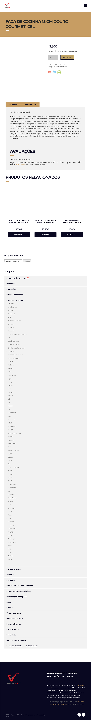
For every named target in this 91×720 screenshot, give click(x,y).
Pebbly (10, 471)
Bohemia (11, 327)
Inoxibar (10, 406)
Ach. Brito (11, 304)
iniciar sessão (21, 165)
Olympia (10, 454)
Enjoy (9, 379)
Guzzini (10, 392)
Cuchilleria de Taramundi (16, 348)
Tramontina (12, 529)
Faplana (10, 385)
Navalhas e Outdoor (14, 619)
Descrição (13, 104)
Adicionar (67, 57)
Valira (10, 535)
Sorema (10, 501)
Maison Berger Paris (14, 433)
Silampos (11, 494)
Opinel (10, 460)
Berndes (11, 324)
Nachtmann (12, 443)
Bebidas (9, 608)
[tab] (13, 104)
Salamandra (12, 488)
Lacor (9, 416)
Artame (10, 310)
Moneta (10, 437)
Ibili (9, 399)
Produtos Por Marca (14, 300)
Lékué (10, 423)
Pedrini (10, 474)
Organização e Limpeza (16, 597)
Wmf (9, 549)
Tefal (9, 518)
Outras (10, 559)
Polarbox (11, 481)
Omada (10, 457)
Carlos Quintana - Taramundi (17, 334)
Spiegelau (11, 508)
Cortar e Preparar (13, 569)
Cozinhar (10, 575)
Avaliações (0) (30, 104)
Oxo (9, 464)
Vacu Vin (11, 532)
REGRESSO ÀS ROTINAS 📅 (17, 278)
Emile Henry (12, 375)
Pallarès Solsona (13, 467)
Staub (10, 512)
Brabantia (11, 331)
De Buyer (11, 365)
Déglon (10, 368)
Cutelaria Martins (13, 358)
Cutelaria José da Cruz (15, 355)
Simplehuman (12, 498)
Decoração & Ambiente (16, 640)
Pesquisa (27, 261)
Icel (66, 67)
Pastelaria (10, 580)
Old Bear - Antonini (14, 450)
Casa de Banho (12, 629)
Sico (9, 491)
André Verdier (12, 307)
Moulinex (11, 440)
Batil (9, 317)
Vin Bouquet (12, 539)
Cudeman (11, 351)
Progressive (12, 484)
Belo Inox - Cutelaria (14, 321)
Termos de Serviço (63, 704)
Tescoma (11, 522)
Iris (9, 409)
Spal (9, 505)
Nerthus (10, 447)
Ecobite (8, 717)
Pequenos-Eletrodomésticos (18, 591)
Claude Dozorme (13, 341)
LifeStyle (11, 430)
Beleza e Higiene (13, 624)
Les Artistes (12, 426)
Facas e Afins (60, 67)
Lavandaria (11, 635)
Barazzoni (11, 314)
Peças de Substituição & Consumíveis (22, 646)
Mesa (8, 602)
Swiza (10, 515)
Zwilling (10, 556)
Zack (9, 552)
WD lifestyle (12, 542)
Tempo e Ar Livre (13, 613)
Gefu (9, 389)
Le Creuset (11, 419)
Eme (9, 372)
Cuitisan (10, 362)
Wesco (10, 546)
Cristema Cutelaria (14, 344)
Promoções (11, 289)
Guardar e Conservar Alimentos (19, 586)
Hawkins (11, 396)
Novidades (10, 284)
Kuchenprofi (12, 413)
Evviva (10, 382)
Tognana (11, 525)
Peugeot (10, 477)
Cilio (9, 338)
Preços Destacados (14, 295)
